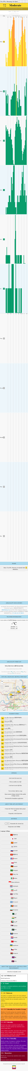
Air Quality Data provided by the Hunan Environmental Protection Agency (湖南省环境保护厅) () (14, 608)
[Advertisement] (14, 586)
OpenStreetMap (19, 710)
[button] (10, 695)
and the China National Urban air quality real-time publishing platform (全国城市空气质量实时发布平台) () (14, 611)
